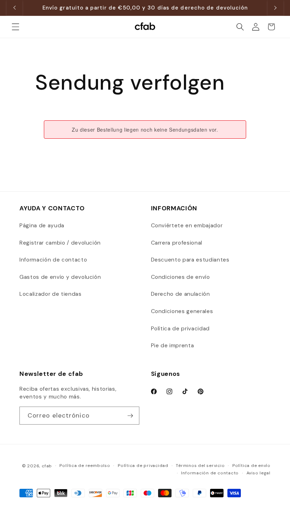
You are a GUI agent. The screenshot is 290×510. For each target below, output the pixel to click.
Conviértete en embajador (187, 225)
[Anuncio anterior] (14, 8)
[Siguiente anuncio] (275, 8)
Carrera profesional (177, 242)
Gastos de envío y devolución (60, 277)
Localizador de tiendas (50, 294)
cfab (47, 466)
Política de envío (251, 465)
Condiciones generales (182, 311)
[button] (15, 27)
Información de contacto (53, 259)
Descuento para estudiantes (190, 259)
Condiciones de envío (180, 277)
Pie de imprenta (172, 345)
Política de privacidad (180, 328)
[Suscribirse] (130, 416)
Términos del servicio (200, 465)
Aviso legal (258, 473)
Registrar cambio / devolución (60, 242)
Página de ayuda (41, 225)
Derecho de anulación (180, 294)
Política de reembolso (84, 465)
